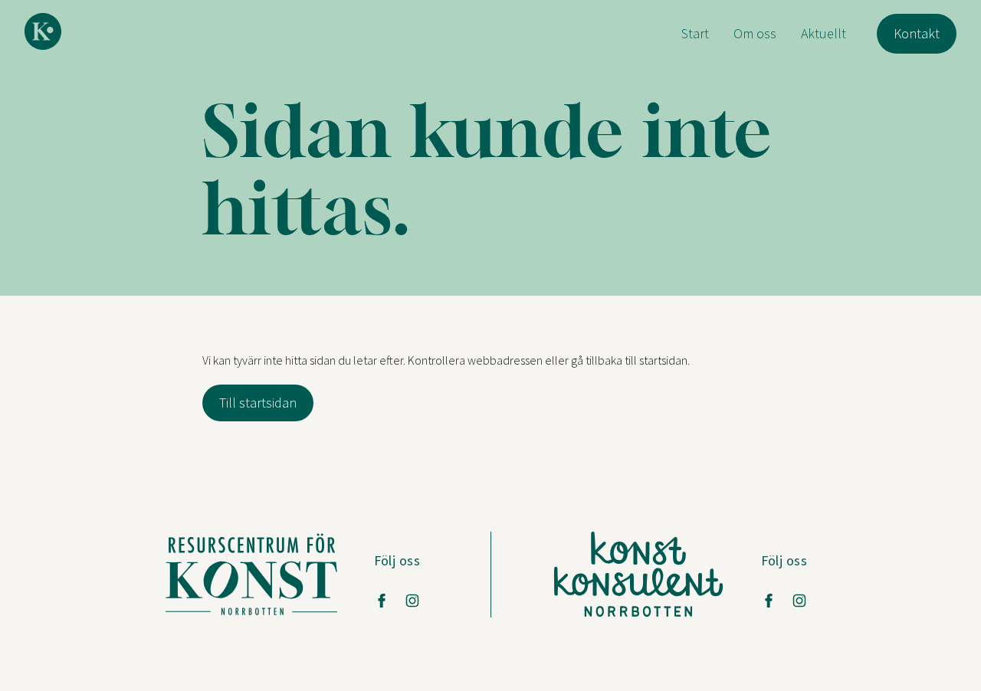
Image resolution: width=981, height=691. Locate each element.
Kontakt (917, 33)
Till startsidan (258, 402)
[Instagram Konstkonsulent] (799, 600)
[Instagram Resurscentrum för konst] (412, 600)
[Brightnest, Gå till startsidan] (43, 31)
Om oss (754, 33)
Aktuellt (823, 33)
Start (695, 33)
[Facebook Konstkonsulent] (769, 600)
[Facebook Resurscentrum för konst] (382, 600)
